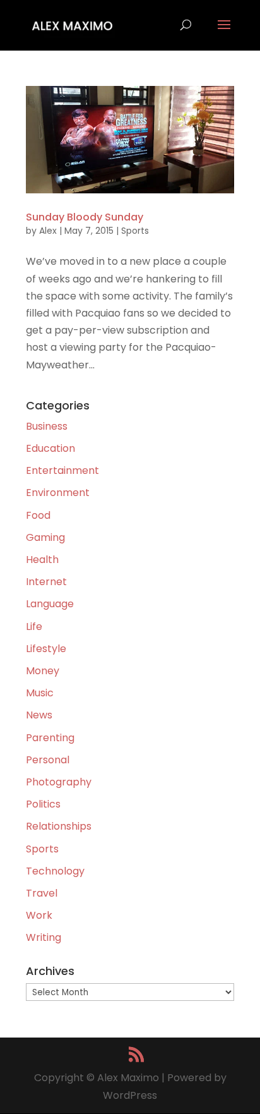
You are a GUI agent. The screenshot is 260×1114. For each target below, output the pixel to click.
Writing (43, 937)
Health (42, 559)
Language (50, 603)
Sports (135, 230)
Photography (59, 782)
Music (40, 693)
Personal (47, 760)
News (39, 715)
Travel (41, 893)
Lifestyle (46, 648)
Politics (43, 804)
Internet (46, 581)
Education (50, 448)
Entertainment (62, 470)
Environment (58, 492)
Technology (55, 871)
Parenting (50, 737)
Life (34, 626)
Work (39, 915)
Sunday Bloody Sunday (84, 217)
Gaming (45, 537)
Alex (48, 230)
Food (38, 515)
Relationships (59, 826)
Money (42, 670)
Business (47, 426)
